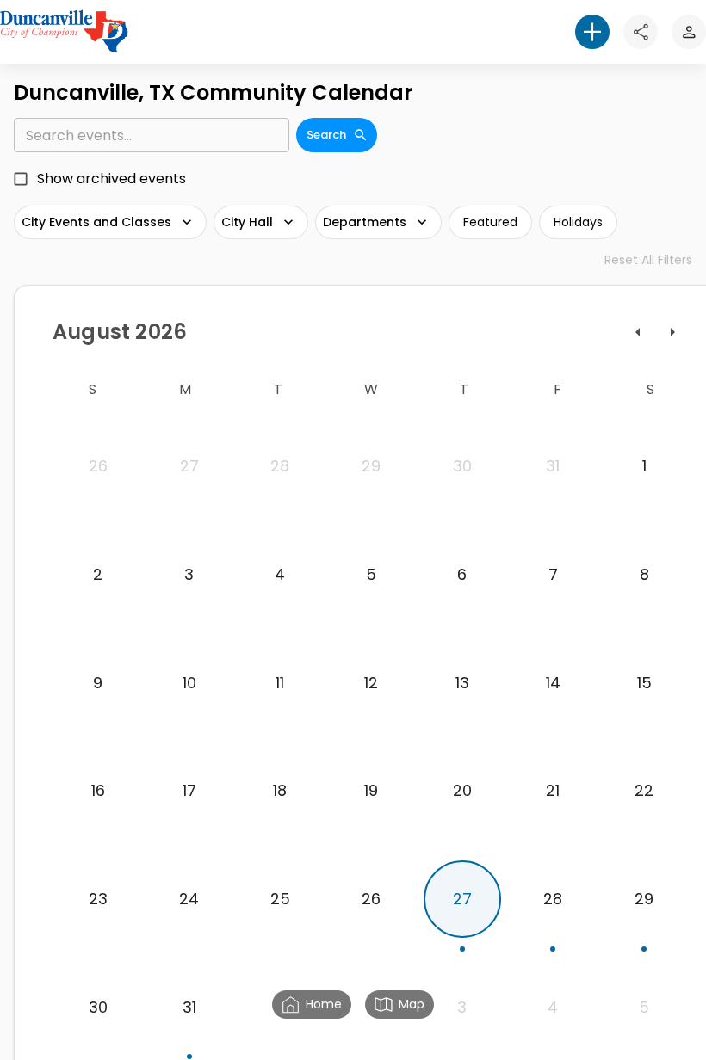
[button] (592, 32)
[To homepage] (64, 31)
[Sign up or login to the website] (689, 32)
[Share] (640, 32)
